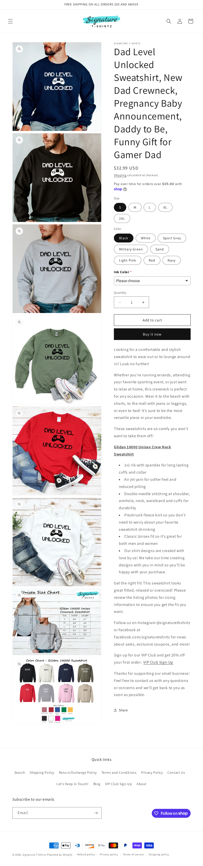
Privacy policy (109, 854)
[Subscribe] (95, 813)
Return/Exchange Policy (78, 772)
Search (19, 772)
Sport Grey (172, 238)
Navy (172, 260)
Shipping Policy (42, 772)
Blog (97, 784)
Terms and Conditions (119, 772)
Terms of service (133, 854)
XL (165, 207)
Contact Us (176, 772)
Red (152, 260)
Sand (159, 249)
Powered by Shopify (60, 854)
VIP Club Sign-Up (158, 662)
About (142, 784)
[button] (10, 21)
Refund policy (86, 854)
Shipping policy (159, 854)
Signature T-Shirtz (35, 854)
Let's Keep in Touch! (72, 784)
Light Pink (127, 260)
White (146, 238)
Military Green (131, 249)
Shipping (120, 175)
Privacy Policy (152, 772)
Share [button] (123, 710)
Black (123, 238)
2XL (122, 218)
